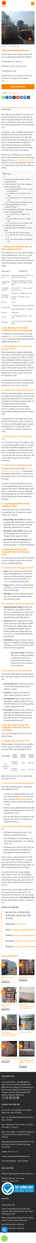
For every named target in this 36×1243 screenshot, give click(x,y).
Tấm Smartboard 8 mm (9, 1059)
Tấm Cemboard (14, 46)
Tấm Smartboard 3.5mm (7, 1005)
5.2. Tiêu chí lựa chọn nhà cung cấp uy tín (19, 236)
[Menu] (32, 3)
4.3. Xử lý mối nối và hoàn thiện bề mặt (19, 223)
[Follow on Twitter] (10, 1097)
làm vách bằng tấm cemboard (13, 1224)
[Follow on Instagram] (7, 1097)
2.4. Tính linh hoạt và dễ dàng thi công (19, 202)
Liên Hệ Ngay (18, 86)
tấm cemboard (14, 336)
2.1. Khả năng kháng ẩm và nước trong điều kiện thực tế (19, 190)
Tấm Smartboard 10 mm (8, 978)
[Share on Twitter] (10, 97)
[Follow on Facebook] (3, 1097)
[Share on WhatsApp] (3, 97)
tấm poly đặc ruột (8, 1205)
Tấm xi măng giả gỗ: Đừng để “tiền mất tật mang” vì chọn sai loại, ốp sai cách (17, 1219)
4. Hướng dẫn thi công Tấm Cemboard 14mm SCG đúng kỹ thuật (18, 211)
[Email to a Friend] (14, 97)
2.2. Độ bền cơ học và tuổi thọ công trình (18, 194)
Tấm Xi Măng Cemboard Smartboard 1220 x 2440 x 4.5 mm (9, 1034)
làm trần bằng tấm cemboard (13, 1228)
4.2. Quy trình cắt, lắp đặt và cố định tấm (18, 220)
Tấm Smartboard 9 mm (26, 977)
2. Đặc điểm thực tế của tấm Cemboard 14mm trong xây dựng (18, 185)
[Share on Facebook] (7, 97)
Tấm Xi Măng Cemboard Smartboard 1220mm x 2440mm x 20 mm (26, 1061)
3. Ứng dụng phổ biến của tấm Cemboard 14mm (15, 206)
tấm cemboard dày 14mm (24, 160)
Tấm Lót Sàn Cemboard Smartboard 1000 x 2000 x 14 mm (26, 1006)
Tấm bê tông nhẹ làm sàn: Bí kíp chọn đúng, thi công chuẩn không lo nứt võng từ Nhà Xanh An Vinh (18, 1211)
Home (4, 46)
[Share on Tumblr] (28, 97)
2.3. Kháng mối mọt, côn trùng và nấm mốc (19, 199)
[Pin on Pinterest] (17, 97)
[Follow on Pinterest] (17, 1097)
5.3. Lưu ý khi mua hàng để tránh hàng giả (19, 240)
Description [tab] (6, 109)
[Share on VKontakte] (21, 97)
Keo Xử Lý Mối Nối (25, 1032)
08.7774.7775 (13, 1152)
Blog (18, 1239)
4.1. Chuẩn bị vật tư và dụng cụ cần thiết (18, 215)
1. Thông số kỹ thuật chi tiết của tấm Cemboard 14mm (17, 180)
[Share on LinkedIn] (25, 97)
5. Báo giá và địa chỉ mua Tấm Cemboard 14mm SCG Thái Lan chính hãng (18, 227)
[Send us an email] (14, 1097)
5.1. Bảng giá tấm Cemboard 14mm (18, 233)
